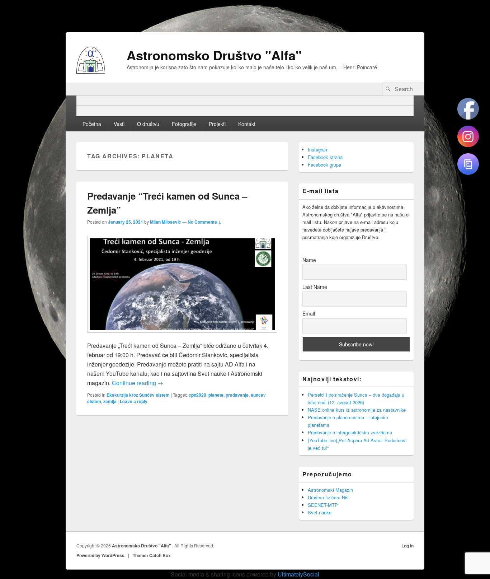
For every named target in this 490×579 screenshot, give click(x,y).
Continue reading (137, 383)
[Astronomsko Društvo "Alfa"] (90, 71)
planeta (215, 395)
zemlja (110, 401)
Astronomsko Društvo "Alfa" (214, 55)
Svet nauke (319, 512)
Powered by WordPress (100, 555)
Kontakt (246, 123)
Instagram (318, 149)
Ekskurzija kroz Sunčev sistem (138, 395)
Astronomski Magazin (330, 489)
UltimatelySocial (298, 574)
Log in (407, 545)
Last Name (314, 286)
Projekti (217, 123)
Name (309, 259)
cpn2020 (197, 395)
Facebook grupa (324, 164)
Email (308, 313)
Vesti (119, 123)
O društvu (148, 123)
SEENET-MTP (323, 504)
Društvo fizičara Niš (328, 497)
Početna (92, 123)
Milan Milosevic (165, 222)
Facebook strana (325, 157)
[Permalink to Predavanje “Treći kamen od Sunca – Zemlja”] (182, 336)
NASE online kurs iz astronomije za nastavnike (357, 409)
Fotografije (184, 123)
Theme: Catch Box (152, 555)
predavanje (237, 395)
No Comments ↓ (204, 222)
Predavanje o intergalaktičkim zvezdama (350, 432)
